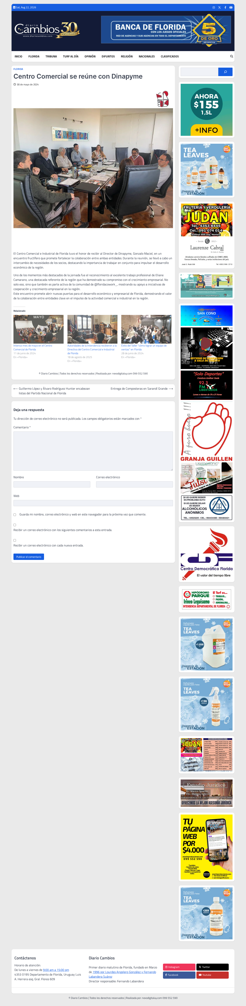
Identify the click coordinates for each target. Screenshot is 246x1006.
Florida (33, 56)
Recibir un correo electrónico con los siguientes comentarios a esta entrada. (62, 530)
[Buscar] (225, 72)
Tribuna (51, 56)
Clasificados (170, 56)
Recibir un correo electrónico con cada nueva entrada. (48, 545)
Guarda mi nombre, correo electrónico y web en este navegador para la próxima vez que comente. (82, 514)
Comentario (22, 427)
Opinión (90, 56)
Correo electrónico (108, 477)
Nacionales (147, 56)
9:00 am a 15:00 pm (56, 969)
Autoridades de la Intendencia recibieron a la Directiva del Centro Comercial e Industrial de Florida (92, 349)
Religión (127, 56)
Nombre (18, 477)
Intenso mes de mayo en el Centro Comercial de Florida (32, 347)
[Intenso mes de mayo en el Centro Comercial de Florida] (38, 329)
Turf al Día (70, 56)
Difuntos (108, 56)
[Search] (231, 56)
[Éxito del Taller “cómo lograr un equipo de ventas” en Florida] (146, 329)
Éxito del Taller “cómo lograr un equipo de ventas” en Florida (144, 347)
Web (16, 495)
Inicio (18, 56)
